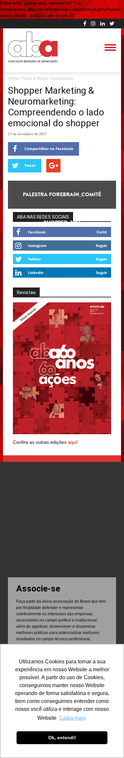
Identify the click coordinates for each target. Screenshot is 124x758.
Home (13, 78)
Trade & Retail (35, 78)
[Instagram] (93, 23)
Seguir (101, 245)
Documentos (62, 78)
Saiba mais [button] (72, 718)
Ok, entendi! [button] (62, 737)
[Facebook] (85, 23)
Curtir (102, 231)
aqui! (73, 442)
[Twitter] (112, 23)
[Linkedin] (102, 23)
